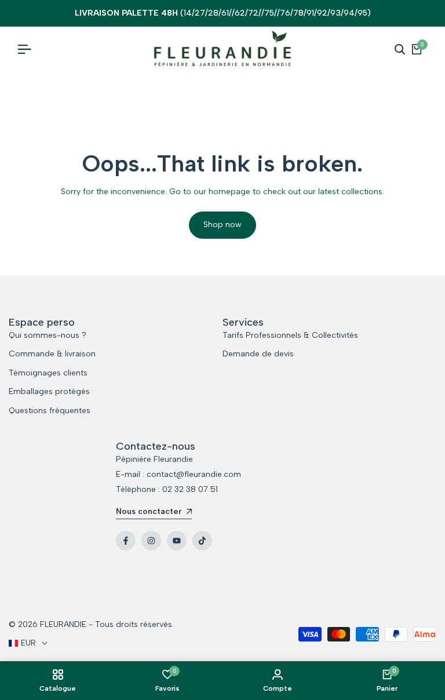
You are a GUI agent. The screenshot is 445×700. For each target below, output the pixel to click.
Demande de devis (258, 354)
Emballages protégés (49, 391)
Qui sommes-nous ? (47, 335)
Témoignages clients (48, 373)
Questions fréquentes (49, 410)
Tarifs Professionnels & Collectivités (290, 335)
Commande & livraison (52, 354)
